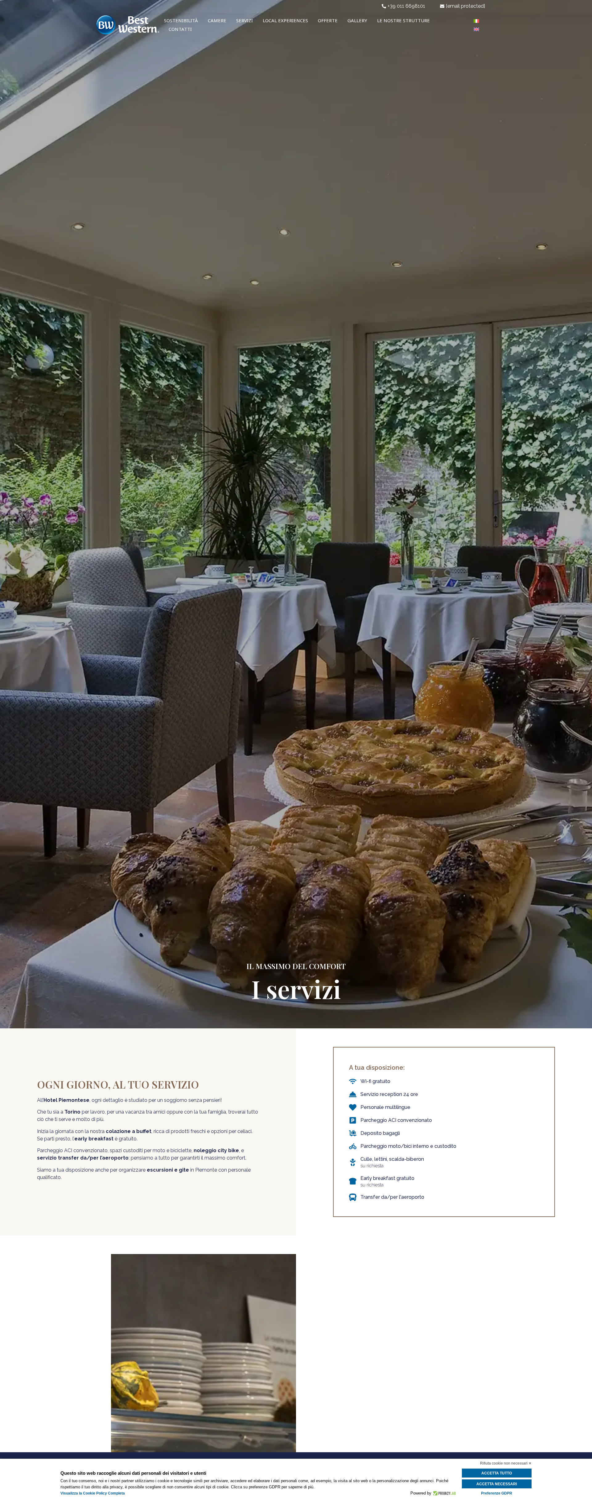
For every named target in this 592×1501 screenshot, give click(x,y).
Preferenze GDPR (496, 1493)
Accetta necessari (496, 1484)
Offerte (328, 20)
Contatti (180, 29)
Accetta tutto (496, 1473)
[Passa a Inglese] (476, 29)
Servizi (244, 20)
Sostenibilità (181, 20)
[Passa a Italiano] (476, 20)
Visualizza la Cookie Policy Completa (92, 1493)
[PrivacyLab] (443, 1493)
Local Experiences (285, 20)
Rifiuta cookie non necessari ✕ (506, 1463)
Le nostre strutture (403, 20)
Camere (217, 20)
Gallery (357, 20)
